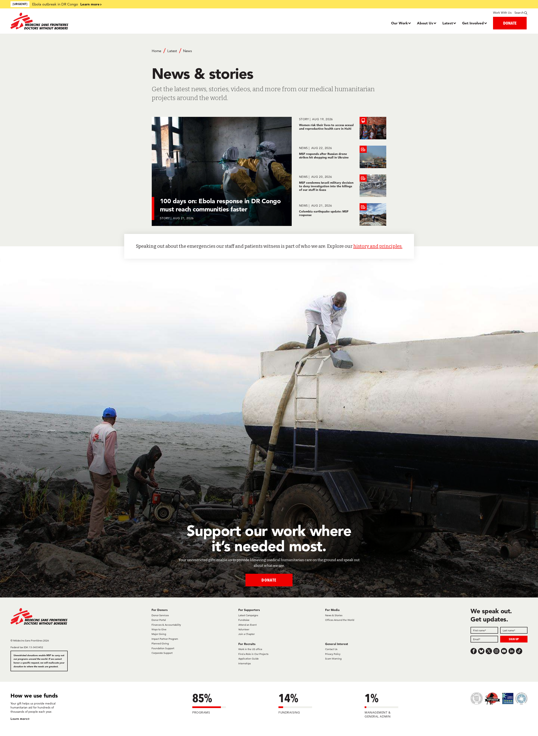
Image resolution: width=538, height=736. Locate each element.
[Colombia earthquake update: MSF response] (342, 214)
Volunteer (243, 629)
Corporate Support (162, 652)
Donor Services (160, 615)
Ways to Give (159, 629)
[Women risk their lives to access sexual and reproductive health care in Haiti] (342, 128)
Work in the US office (250, 649)
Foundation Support (163, 648)
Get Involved (473, 23)
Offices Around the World (339, 619)
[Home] (75, 21)
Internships (244, 663)
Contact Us (331, 649)
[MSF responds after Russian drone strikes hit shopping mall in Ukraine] (342, 157)
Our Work (399, 23)
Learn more (90, 4)
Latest (447, 23)
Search (519, 13)
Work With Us (502, 13)
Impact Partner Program (165, 638)
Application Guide (248, 658)
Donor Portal (159, 619)
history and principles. (377, 246)
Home (156, 51)
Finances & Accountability (166, 624)
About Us (425, 23)
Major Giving (159, 634)
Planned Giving (160, 643)
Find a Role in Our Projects (253, 654)
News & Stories (333, 615)
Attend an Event (247, 624)
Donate (268, 580)
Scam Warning (333, 658)
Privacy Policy (332, 654)
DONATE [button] (510, 23)
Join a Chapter (246, 634)
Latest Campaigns (248, 615)
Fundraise (243, 619)
